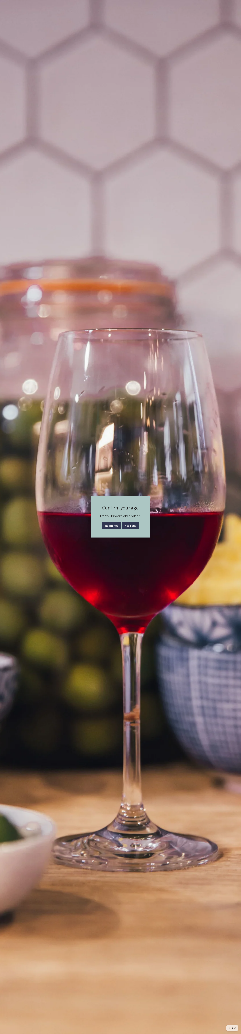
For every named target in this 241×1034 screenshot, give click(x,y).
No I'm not (111, 525)
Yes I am (130, 525)
